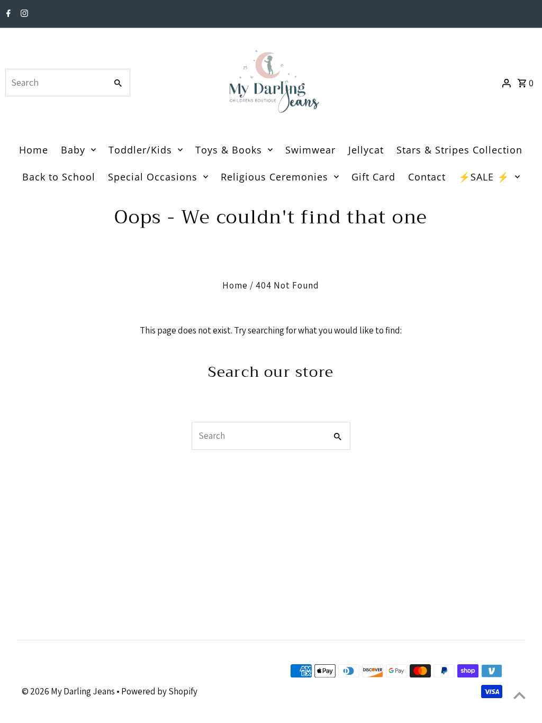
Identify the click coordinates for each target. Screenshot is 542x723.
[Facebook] (7, 14)
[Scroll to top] (519, 695)
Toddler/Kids (140, 149)
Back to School (58, 176)
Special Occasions (152, 176)
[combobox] (55, 82)
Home (33, 149)
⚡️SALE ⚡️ (483, 176)
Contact (427, 176)
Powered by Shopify (159, 691)
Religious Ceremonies (274, 176)
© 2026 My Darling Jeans (69, 691)
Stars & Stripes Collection (459, 149)
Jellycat (366, 149)
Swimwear (310, 149)
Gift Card (373, 176)
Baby (73, 149)
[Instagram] (23, 14)
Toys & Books (228, 149)
